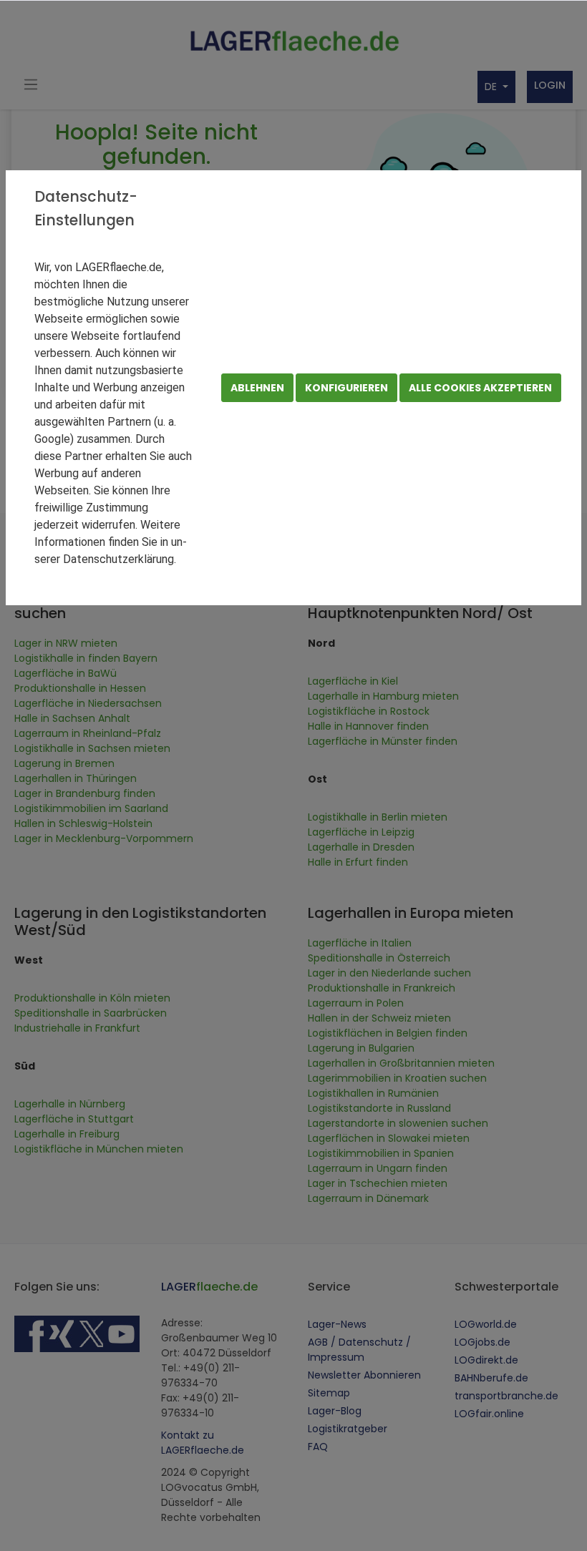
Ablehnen (257, 388)
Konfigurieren (346, 388)
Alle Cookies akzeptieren (480, 388)
